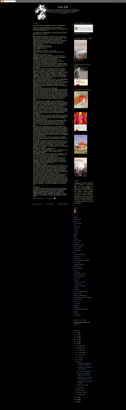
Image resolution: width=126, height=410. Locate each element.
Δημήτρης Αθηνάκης (79, 264)
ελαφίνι (76, 270)
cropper (76, 229)
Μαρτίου (79, 390)
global (75, 235)
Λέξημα (76, 287)
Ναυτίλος (76, 301)
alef (75, 210)
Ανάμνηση (76, 256)
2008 (77, 399)
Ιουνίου (79, 359)
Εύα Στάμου (77, 272)
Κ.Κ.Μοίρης (77, 278)
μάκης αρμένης (78, 293)
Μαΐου (79, 361)
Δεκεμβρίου (80, 345)
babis (75, 225)
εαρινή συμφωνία (78, 268)
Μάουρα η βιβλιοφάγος (80, 295)
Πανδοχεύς (77, 305)
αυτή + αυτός (77, 262)
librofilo (76, 239)
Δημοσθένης (77, 266)
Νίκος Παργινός (78, 299)
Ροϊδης (75, 313)
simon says (77, 248)
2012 (77, 339)
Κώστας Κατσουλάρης (79, 285)
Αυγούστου (80, 354)
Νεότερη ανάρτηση (37, 204)
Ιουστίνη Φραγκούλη (79, 276)
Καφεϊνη (76, 280)
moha (76, 212)
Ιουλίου (79, 356)
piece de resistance (79, 244)
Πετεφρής (76, 307)
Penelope (76, 242)
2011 (77, 341)
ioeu (75, 237)
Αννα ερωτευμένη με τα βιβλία (81, 260)
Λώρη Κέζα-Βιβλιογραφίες (80, 291)
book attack (77, 227)
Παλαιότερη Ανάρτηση (62, 204)
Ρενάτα (76, 311)
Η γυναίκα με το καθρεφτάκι (84, 371)
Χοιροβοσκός (77, 315)
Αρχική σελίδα (49, 204)
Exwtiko (76, 233)
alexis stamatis (78, 223)
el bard (75, 231)
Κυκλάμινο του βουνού (79, 281)
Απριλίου (79, 387)
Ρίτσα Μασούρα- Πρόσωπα (81, 309)
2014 (77, 334)
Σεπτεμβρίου (80, 352)
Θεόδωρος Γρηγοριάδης (80, 274)
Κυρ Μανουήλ (77, 283)
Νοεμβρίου (80, 348)
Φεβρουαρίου (80, 392)
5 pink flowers (77, 219)
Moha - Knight (77, 241)
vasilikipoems (77, 250)
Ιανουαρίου (80, 394)
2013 (77, 337)
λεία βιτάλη (77, 289)
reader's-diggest (78, 246)
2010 (77, 343)
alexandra (76, 221)
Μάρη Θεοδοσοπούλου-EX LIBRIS (82, 297)
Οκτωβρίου (80, 350)
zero (75, 252)
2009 (77, 397)
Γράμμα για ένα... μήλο (82, 385)
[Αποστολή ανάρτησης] (54, 198)
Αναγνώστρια (77, 258)
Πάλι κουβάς (77, 303)
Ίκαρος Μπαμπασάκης (79, 254)
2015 (77, 332)
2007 (77, 401)
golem (63, 7)
